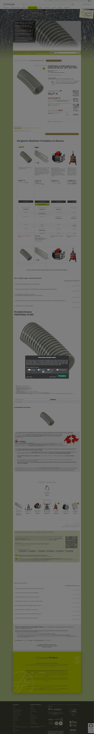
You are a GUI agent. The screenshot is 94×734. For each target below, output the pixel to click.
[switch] (29, 369)
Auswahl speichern (52, 376)
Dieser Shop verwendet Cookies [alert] (47, 357)
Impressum (37, 367)
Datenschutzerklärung (30, 367)
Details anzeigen (29, 376)
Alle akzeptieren (62, 376)
